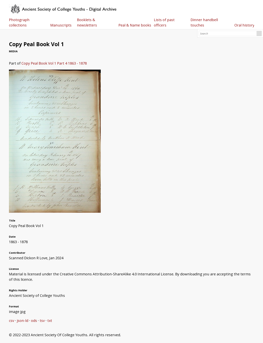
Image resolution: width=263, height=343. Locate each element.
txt (49, 320)
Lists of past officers (164, 22)
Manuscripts (61, 25)
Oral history (244, 25)
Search (259, 33)
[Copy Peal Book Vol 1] (55, 211)
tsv (42, 320)
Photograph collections (19, 22)
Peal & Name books (134, 25)
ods (34, 320)
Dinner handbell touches (204, 22)
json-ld (22, 320)
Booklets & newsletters (87, 22)
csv (11, 320)
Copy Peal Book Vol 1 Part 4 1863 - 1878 (54, 63)
